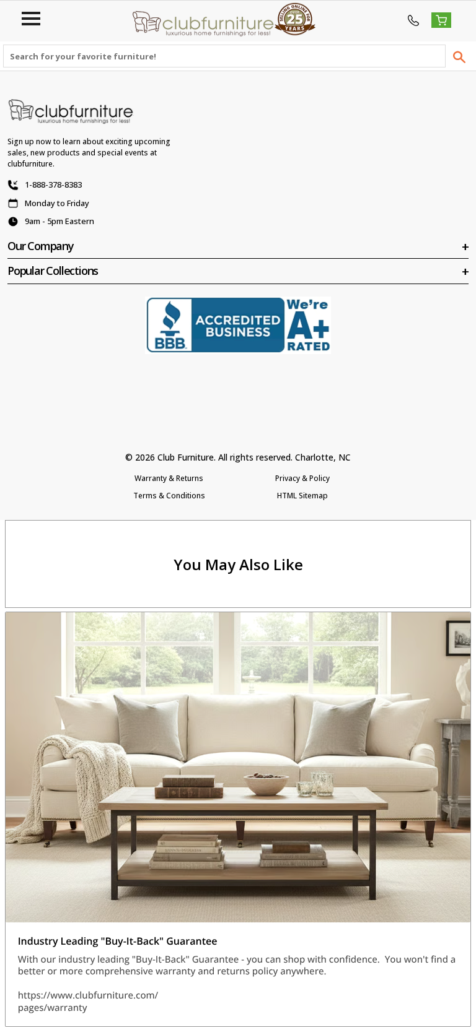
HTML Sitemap (302, 495)
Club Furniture (185, 457)
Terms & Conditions (169, 495)
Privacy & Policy (302, 478)
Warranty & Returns (168, 478)
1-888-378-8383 (53, 184)
